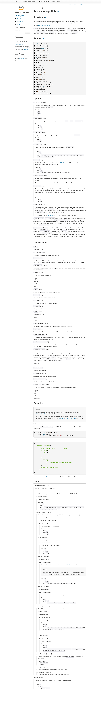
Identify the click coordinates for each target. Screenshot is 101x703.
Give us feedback (19, 44)
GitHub (58, 1)
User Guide (46, 1)
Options (18, 19)
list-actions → (82, 4)
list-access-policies (19, 15)
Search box (17, 30)
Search (27, 33)
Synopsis (18, 18)
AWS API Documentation (44, 25)
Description (19, 16)
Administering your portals (52, 476)
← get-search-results (72, 4)
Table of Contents (22, 13)
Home (40, 1)
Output (18, 24)
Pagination (50, 182)
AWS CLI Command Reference (25, 1)
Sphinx (84, 700)
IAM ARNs (63, 162)
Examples (18, 22)
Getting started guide (41, 413)
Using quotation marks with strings (67, 418)
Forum (53, 1)
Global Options (19, 21)
